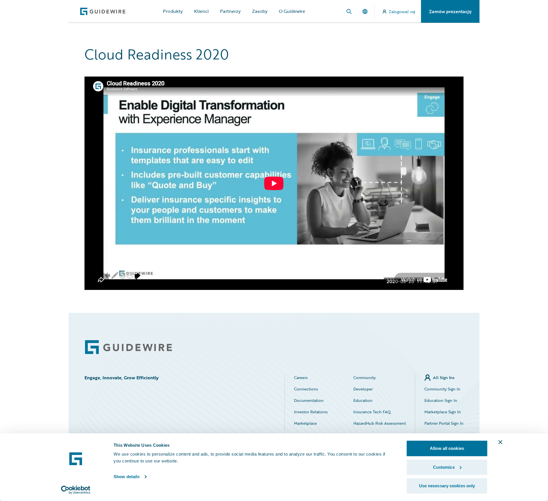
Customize (444, 467)
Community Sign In (442, 389)
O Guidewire (292, 11)
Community (364, 377)
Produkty (173, 11)
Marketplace (305, 423)
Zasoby (259, 11)
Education (362, 400)
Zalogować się (402, 12)
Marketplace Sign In (442, 412)
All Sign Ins (443, 377)
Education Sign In (440, 400)
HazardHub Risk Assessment (379, 423)
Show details (127, 476)
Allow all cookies (447, 448)
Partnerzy (230, 11)
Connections (306, 389)
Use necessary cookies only (447, 485)
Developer (363, 389)
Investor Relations (311, 412)
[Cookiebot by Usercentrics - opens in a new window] (76, 490)
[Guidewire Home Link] (128, 347)
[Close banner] (500, 442)
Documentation (309, 400)
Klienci (201, 11)
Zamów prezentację (450, 11)
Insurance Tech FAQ (372, 412)
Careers (301, 377)
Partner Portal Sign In (444, 423)
